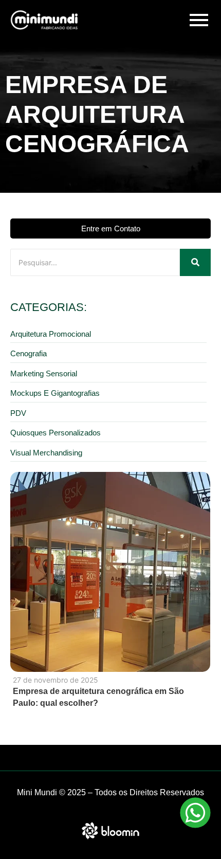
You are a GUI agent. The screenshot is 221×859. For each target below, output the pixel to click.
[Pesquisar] (195, 262)
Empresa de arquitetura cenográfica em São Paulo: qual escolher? (98, 697)
